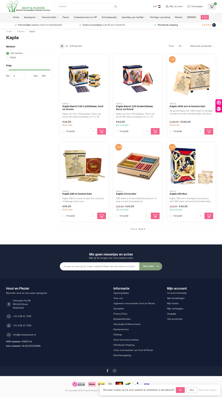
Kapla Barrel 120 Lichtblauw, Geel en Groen (82, 108)
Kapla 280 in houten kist (77, 193)
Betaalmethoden (122, 319)
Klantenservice (121, 329)
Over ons (118, 298)
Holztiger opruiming (160, 17)
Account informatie (177, 293)
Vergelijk (70, 131)
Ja (180, 389)
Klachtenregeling (122, 355)
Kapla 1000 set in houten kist (187, 106)
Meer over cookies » (208, 390)
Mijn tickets (173, 303)
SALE (205, 17)
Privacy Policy (120, 313)
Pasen (66, 17)
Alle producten (175, 319)
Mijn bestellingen (176, 298)
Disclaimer (118, 308)
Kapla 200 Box (178, 193)
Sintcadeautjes (109, 17)
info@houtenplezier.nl (24, 334)
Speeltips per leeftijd (132, 17)
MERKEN (191, 17)
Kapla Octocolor (126, 193)
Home (16, 17)
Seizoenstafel (49, 17)
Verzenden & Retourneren (127, 324)
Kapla (32, 31)
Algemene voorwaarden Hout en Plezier (134, 303)
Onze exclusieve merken (126, 339)
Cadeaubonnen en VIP (85, 17)
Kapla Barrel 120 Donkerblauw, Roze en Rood (134, 108)
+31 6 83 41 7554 (22, 316)
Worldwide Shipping (123, 345)
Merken (179, 17)
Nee (192, 389)
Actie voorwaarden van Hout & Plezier (133, 350)
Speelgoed (29, 17)
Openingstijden (121, 293)
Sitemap (117, 334)
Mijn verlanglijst (175, 308)
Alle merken (16, 53)
